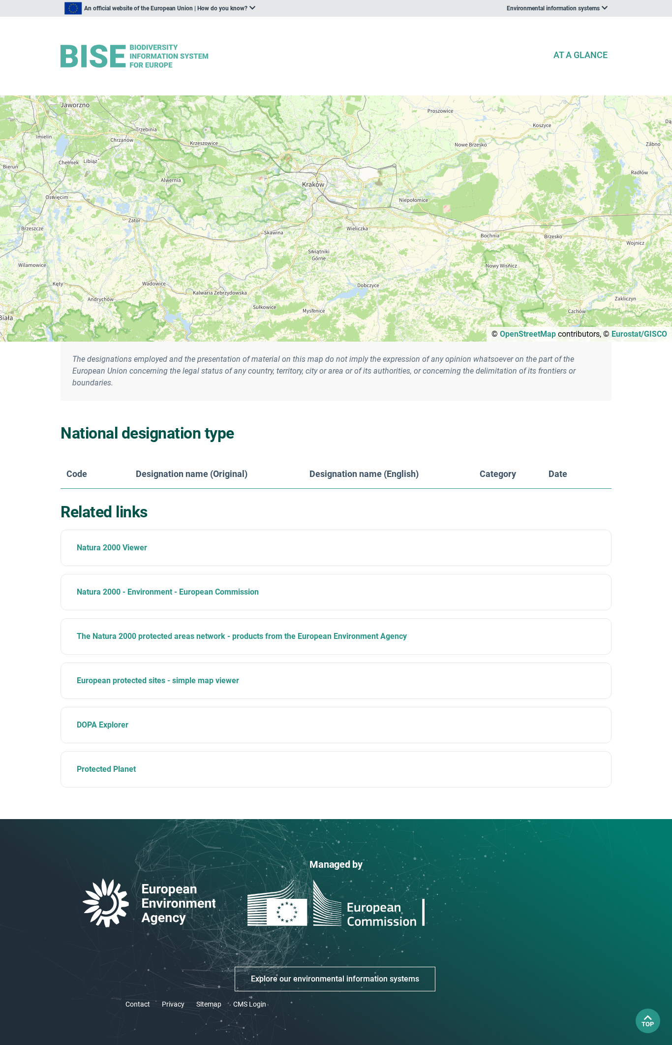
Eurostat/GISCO (639, 334)
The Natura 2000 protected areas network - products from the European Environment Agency (242, 636)
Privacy (173, 1004)
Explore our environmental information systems (335, 978)
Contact (137, 1004)
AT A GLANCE (580, 55)
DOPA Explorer (102, 724)
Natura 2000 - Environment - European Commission (168, 592)
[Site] (303, 56)
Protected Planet (106, 769)
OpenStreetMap (528, 334)
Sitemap (208, 1004)
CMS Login (249, 1004)
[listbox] (160, 8)
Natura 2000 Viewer (112, 547)
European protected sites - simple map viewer (158, 680)
